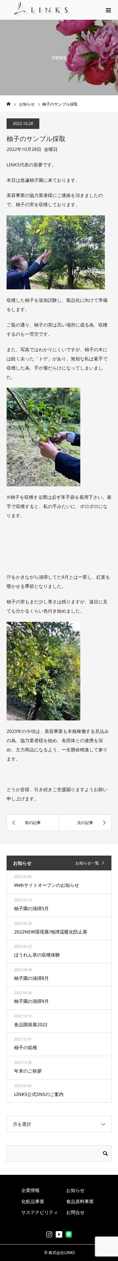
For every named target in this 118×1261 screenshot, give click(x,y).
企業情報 (30, 1190)
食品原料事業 (80, 1201)
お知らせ (75, 1190)
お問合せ (75, 1212)
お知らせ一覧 (87, 863)
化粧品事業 (32, 1201)
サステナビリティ (39, 1212)
